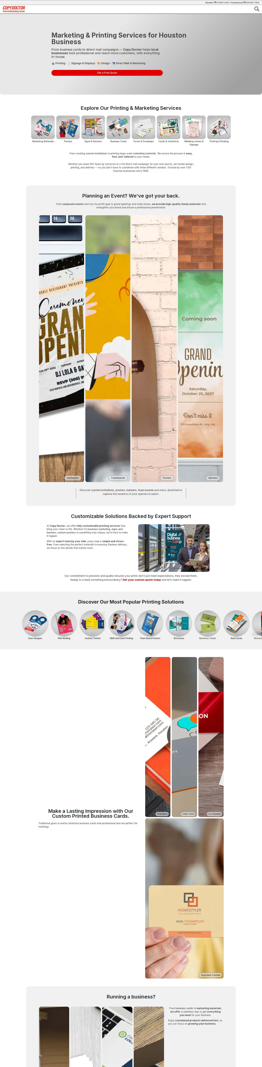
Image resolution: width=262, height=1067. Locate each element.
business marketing (99, 529)
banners (131, 490)
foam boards (146, 490)
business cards (184, 1008)
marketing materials (144, 153)
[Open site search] (256, 8)
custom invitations (96, 153)
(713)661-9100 (222, 2)
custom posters (66, 532)
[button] (257, 9)
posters (120, 490)
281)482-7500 (252, 2)
